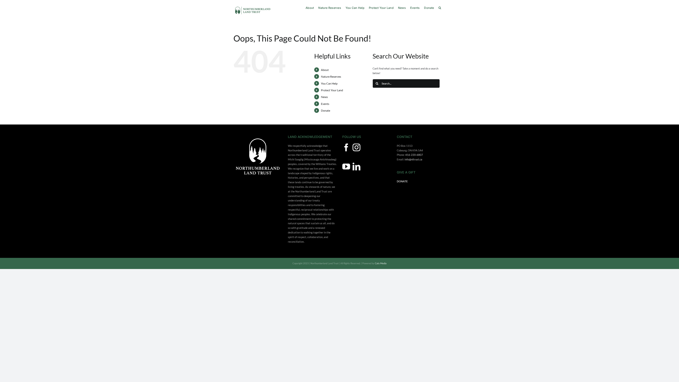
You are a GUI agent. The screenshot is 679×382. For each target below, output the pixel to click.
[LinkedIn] (356, 166)
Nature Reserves (331, 76)
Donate (325, 110)
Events (325, 103)
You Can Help (329, 83)
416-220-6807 (414, 154)
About (325, 69)
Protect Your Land (332, 90)
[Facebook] (346, 147)
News (324, 97)
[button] (440, 7)
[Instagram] (356, 147)
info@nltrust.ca (413, 159)
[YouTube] (346, 166)
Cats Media (381, 263)
